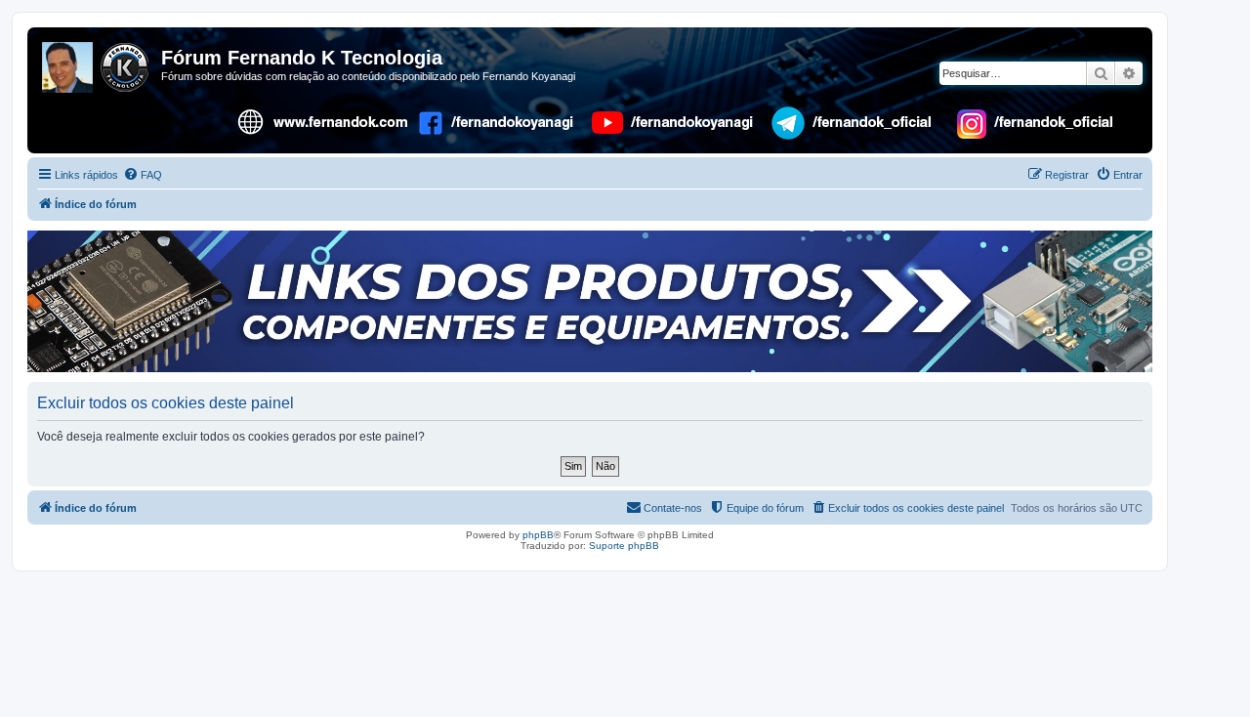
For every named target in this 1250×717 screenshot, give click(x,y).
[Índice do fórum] (96, 63)
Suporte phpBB (624, 545)
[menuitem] (142, 175)
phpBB (538, 534)
